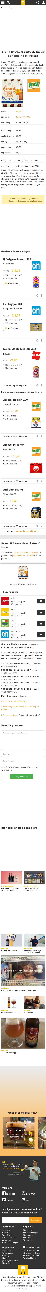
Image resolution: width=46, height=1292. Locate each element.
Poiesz (19, 111)
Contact (5, 1232)
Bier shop (27, 1237)
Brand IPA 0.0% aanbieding (14, 701)
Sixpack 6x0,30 (9, 494)
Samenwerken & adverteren (9, 1238)
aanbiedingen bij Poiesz (27, 531)
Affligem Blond (13, 489)
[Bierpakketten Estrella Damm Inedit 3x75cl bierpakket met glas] (11, 877)
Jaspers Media (35, 1285)
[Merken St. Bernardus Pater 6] (11, 1002)
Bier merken (28, 1230)
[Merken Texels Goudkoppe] (23, 1033)
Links (4, 1258)
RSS (27, 1200)
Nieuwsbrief (7, 1263)
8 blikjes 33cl (8, 263)
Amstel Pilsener (13, 444)
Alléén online (13, 283)
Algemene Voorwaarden (7, 1251)
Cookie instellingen (10, 1242)
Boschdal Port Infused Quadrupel (30, 1259)
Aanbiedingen (8, 7)
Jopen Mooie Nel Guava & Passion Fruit (19, 350)
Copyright (6, 1255)
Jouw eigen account (10, 1260)
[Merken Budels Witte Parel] (11, 940)
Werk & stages (8, 1235)
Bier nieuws (28, 1235)
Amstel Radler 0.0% (15, 399)
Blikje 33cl (7, 354)
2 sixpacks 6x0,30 (11, 404)
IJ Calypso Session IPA (17, 259)
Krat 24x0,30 (9, 449)
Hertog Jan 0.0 (12, 304)
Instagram (30, 1193)
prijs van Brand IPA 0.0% (23, 555)
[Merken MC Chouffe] (34, 1002)
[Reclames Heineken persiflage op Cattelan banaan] (34, 940)
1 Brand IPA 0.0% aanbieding (25, 552)
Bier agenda (28, 1240)
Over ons (6, 1230)
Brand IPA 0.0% (23, 117)
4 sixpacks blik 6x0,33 (12, 308)
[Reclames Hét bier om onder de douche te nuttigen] (23, 970)
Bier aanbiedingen (10, 715)
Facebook (10, 1193)
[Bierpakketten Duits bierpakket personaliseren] (34, 877)
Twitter (9, 1200)
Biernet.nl (9, 1285)
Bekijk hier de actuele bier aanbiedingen (25, 201)
